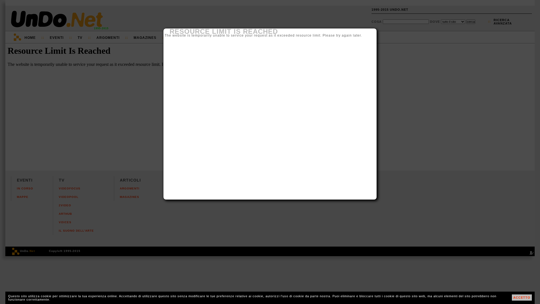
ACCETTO (521, 297)
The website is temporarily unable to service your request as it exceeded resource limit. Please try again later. (263, 32)
